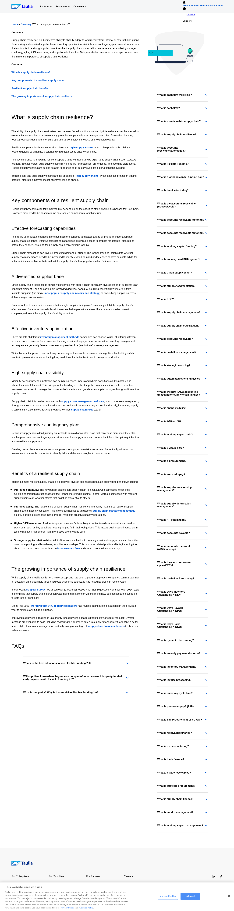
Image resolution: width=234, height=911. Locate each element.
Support (187, 21)
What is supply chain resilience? (30, 72)
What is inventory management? (176, 666)
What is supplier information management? (174, 505)
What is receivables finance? (174, 732)
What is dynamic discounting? (175, 640)
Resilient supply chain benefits (30, 88)
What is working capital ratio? (175, 434)
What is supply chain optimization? (178, 325)
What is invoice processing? (174, 680)
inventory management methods (59, 337)
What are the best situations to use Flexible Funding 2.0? (57, 663)
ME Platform (216, 5)
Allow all (190, 896)
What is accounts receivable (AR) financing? (174, 547)
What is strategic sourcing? (173, 365)
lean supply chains (87, 175)
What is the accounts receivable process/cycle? (176, 205)
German (191, 14)
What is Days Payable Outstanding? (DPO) (170, 609)
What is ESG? (165, 299)
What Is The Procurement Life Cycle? (179, 719)
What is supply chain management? (178, 312)
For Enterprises (20, 876)
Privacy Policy (67, 908)
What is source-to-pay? (171, 474)
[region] (117, 896)
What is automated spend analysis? (178, 378)
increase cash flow (68, 548)
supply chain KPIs (82, 409)
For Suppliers (56, 876)
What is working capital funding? (177, 246)
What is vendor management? (175, 812)
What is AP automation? (171, 519)
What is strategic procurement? (176, 785)
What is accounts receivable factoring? (180, 219)
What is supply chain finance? (175, 799)
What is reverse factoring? (173, 746)
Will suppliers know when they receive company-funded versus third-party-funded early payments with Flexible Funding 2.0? (72, 678)
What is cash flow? (168, 108)
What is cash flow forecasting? (175, 578)
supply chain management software (82, 401)
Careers (128, 876)
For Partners (93, 876)
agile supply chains (81, 147)
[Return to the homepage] (19, 863)
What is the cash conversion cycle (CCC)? (174, 564)
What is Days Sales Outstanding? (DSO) (169, 625)
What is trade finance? (170, 759)
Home (15, 24)
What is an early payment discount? (178, 653)
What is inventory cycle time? (175, 693)
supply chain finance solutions (106, 626)
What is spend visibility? (172, 408)
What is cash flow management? (176, 352)
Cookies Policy (86, 908)
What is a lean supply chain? (174, 272)
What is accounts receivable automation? (171, 149)
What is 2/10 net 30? (169, 421)
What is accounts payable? (173, 533)
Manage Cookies (168, 896)
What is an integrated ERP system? (178, 259)
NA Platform (202, 5)
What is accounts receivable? (175, 338)
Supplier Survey (36, 589)
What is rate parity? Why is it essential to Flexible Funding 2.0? (60, 692)
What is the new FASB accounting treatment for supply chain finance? (178, 393)
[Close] (228, 896)
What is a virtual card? (170, 447)
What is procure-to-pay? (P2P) (175, 706)
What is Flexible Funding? (173, 164)
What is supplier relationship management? (174, 489)
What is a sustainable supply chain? (179, 121)
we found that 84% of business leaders (54, 605)
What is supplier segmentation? (176, 286)
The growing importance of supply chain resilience (41, 96)
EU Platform (189, 5)
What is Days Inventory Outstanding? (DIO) (171, 593)
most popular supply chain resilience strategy (71, 293)
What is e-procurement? (171, 461)
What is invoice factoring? (173, 190)
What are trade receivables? (174, 772)
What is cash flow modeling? (174, 94)
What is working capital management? (180, 825)
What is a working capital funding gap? (180, 177)
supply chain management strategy (114, 510)
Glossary (26, 24)
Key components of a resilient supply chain (37, 80)
